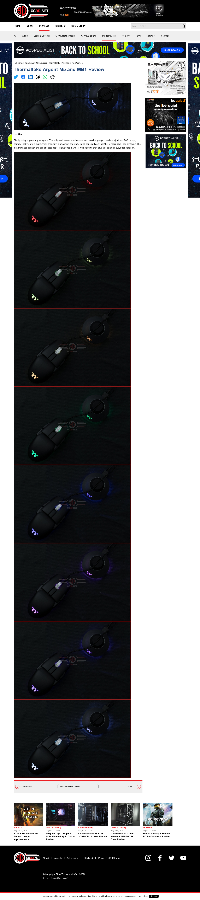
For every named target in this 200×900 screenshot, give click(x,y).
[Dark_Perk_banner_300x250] (165, 118)
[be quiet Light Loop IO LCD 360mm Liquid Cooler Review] (60, 818)
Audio (25, 39)
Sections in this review (70, 790)
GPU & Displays (88, 39)
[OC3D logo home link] (31, 12)
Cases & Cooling (42, 39)
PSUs (138, 39)
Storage (165, 39)
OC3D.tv (60, 29)
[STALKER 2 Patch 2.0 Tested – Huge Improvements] (28, 818)
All (15, 39)
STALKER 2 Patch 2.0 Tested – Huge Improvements (26, 840)
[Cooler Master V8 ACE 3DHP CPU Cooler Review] (93, 818)
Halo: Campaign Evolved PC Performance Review (157, 838)
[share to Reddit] (52, 81)
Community (78, 29)
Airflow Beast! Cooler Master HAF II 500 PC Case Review (122, 840)
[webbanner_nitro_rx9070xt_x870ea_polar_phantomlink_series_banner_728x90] (122, 11)
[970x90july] (100, 53)
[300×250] (165, 154)
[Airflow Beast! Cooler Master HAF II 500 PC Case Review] (125, 818)
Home (17, 29)
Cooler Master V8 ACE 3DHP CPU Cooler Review (92, 838)
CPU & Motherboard (65, 39)
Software (151, 39)
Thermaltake (53, 66)
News (30, 29)
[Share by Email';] (38, 81)
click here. (154, 896)
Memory (126, 39)
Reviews (44, 29)
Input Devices (109, 39)
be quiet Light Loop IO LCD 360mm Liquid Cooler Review (60, 840)
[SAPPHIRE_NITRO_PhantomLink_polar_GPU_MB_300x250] (165, 81)
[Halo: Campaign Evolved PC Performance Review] (157, 818)
